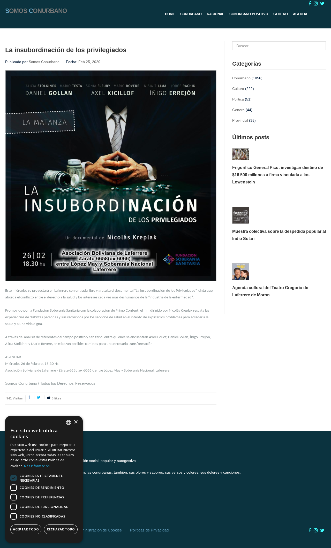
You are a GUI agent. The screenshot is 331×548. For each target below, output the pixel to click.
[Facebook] (30, 397)
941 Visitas (14, 398)
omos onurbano (36, 10)
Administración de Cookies (99, 530)
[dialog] (44, 479)
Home (170, 14)
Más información (37, 466)
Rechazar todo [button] (61, 529)
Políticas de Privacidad (149, 530)
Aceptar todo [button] (26, 529)
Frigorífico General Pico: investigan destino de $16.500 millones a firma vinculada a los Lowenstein (277, 174)
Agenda (300, 14)
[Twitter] (39, 397)
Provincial (240, 120)
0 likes (56, 398)
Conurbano (191, 14)
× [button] (76, 422)
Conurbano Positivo (248, 14)
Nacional (215, 14)
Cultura (238, 89)
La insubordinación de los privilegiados (65, 49)
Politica (238, 99)
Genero (280, 14)
